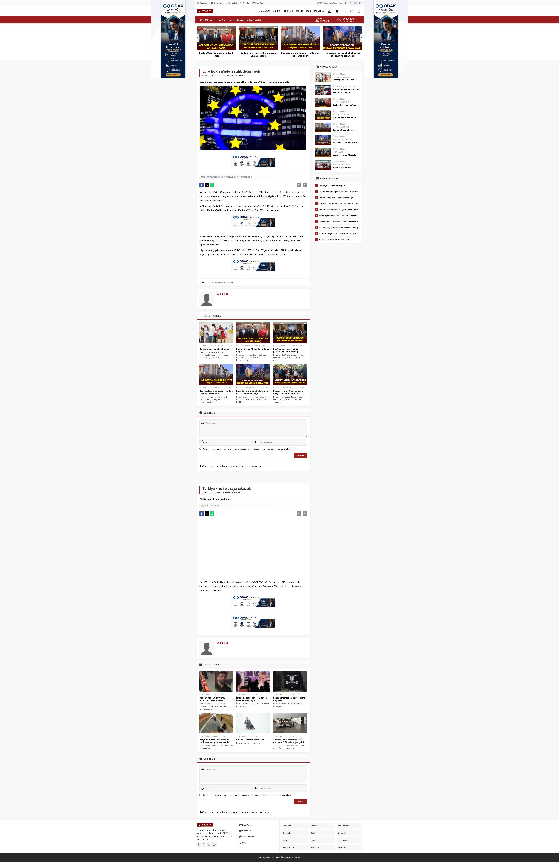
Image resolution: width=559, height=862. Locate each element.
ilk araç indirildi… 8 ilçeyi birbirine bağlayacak (290, 699)
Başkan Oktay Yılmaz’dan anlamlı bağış (252, 350)
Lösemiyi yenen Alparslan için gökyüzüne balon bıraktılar (342, 54)
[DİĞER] (344, 11)
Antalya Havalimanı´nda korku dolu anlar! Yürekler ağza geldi (288, 741)
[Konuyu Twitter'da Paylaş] (207, 185)
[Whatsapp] (360, 3)
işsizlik (223, 282)
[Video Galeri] (337, 11)
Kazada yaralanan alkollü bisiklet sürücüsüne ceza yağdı (301, 54)
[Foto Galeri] (329, 11)
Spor (335, 86)
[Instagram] (355, 3)
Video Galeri (215, 492)
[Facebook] (346, 3)
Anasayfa (205, 75)
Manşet (210, 345)
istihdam (229, 282)
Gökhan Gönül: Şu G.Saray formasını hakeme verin (212, 699)
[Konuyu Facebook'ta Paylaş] (201, 185)
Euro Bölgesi (214, 282)
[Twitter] (351, 3)
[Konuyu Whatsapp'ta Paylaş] (212, 185)
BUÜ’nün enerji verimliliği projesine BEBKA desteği (216, 54)
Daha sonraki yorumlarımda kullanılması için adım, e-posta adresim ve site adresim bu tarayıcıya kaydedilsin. (249, 449)
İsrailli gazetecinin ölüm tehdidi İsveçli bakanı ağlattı (252, 699)
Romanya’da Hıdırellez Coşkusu (215, 349)
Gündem (202, 345)
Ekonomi (214, 75)
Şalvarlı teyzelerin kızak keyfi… (252, 739)
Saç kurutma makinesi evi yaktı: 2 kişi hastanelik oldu (242, 19)
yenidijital (222, 293)
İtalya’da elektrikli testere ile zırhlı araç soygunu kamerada (214, 741)
